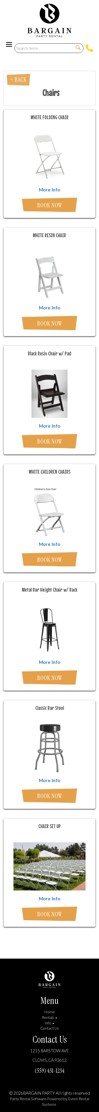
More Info (49, 189)
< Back (18, 79)
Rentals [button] (48, 1017)
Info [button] (48, 1022)
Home (49, 1011)
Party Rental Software (28, 1098)
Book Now (49, 205)
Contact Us (49, 1028)
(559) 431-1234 (49, 1070)
